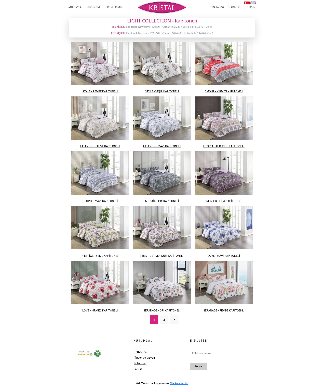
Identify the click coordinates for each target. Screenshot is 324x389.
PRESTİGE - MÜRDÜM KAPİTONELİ (162, 255)
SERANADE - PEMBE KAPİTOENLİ (224, 310)
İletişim (138, 368)
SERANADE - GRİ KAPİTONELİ (161, 310)
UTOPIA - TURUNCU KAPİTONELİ (224, 146)
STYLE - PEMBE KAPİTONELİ (100, 91)
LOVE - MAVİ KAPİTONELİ (224, 255)
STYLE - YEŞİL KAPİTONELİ (162, 91)
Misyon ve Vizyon (144, 357)
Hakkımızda (140, 352)
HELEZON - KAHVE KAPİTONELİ (100, 146)
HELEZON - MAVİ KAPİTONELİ (162, 146)
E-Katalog (140, 363)
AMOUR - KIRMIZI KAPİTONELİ (224, 91)
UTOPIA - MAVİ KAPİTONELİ (100, 201)
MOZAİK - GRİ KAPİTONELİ (162, 201)
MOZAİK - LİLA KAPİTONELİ (223, 201)
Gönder (199, 366)
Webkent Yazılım (179, 383)
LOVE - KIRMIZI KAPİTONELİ (100, 310)
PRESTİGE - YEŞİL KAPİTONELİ (100, 255)
